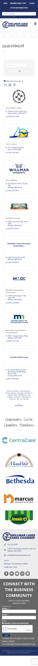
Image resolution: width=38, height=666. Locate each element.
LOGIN (31, 3)
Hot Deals (20, 393)
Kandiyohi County (13, 218)
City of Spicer (11, 144)
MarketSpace (23, 395)
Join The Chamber (23, 399)
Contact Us (17, 397)
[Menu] (35, 23)
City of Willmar (12, 180)
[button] (5, 81)
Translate (19, 17)
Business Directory (13, 391)
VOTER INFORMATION (19, 8)
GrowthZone (27, 653)
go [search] (20, 71)
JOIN (5, 3)
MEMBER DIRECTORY (18, 3)
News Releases (25, 391)
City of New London (14, 108)
